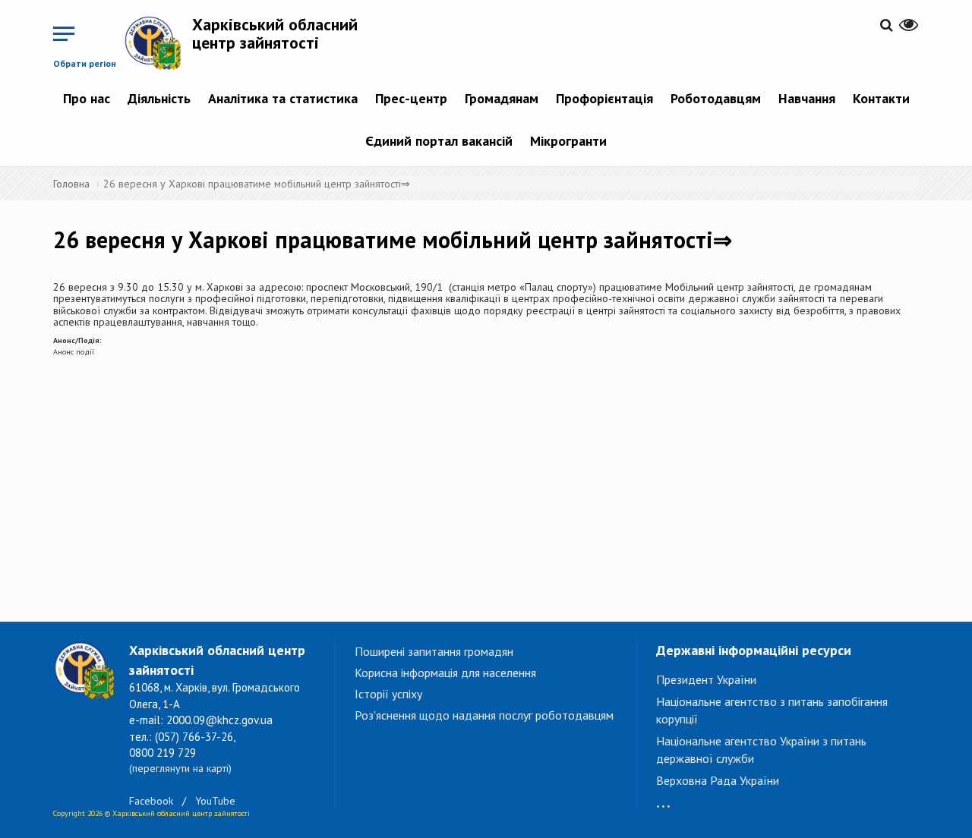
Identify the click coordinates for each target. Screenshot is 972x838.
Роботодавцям (716, 98)
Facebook (151, 801)
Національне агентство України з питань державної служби (761, 749)
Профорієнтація (604, 98)
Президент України (706, 679)
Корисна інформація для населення (445, 672)
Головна (71, 184)
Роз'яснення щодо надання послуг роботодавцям (484, 715)
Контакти (881, 98)
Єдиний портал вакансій (439, 141)
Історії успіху (388, 693)
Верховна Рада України (717, 780)
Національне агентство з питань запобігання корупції (772, 710)
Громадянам (501, 98)
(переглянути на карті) (180, 768)
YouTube (215, 801)
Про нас (86, 98)
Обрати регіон (84, 63)
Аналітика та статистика (283, 98)
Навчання (806, 98)
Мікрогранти (568, 141)
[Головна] (158, 42)
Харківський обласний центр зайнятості (275, 33)
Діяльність (159, 98)
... (663, 799)
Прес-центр (411, 98)
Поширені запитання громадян (434, 651)
